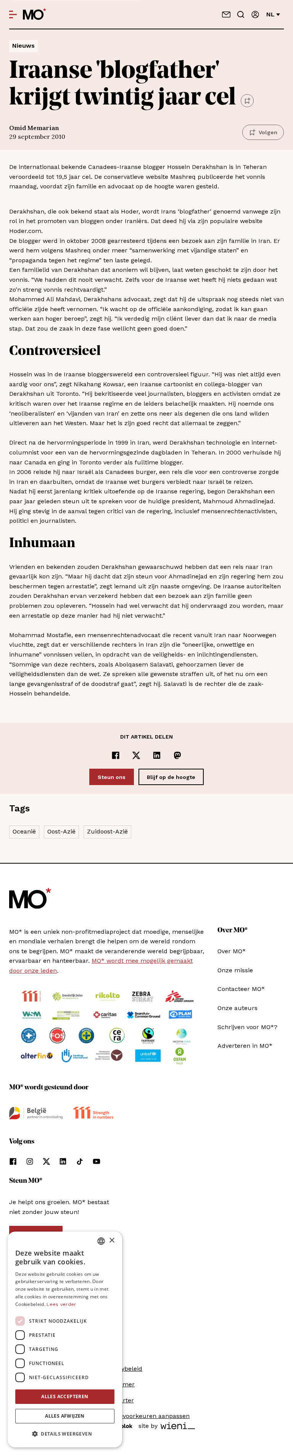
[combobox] (101, 1241)
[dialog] (65, 1339)
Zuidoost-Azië (107, 831)
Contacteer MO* (241, 988)
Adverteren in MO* (244, 1045)
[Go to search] (241, 14)
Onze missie (235, 970)
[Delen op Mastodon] (177, 755)
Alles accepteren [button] (64, 1396)
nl (270, 14)
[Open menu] (13, 14)
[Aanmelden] (255, 14)
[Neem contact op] (226, 14)
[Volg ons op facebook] (13, 1161)
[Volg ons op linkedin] (63, 1161)
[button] (64, 1434)
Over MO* (231, 951)
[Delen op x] (136, 755)
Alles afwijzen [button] (65, 1416)
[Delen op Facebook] (115, 755)
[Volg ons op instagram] (30, 1161)
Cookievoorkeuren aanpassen (146, 1416)
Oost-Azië (61, 831)
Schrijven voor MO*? (247, 1027)
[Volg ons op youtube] (96, 1161)
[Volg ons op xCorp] (46, 1161)
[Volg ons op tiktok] (80, 1161)
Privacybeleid (122, 1368)
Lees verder (61, 1304)
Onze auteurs (237, 1008)
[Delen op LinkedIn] (157, 755)
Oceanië (24, 831)
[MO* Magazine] (34, 14)
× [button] (111, 1240)
